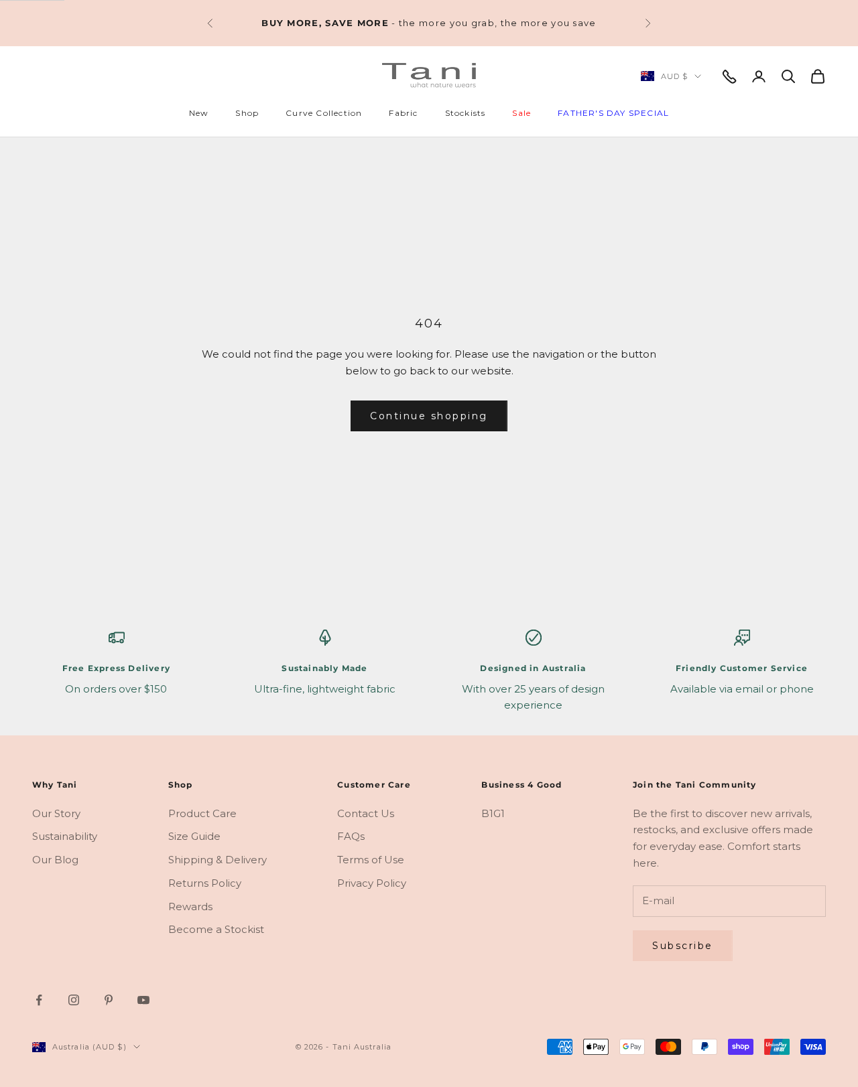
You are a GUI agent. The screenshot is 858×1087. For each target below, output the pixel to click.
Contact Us (365, 813)
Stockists (465, 113)
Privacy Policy (371, 883)
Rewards (190, 906)
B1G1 (493, 813)
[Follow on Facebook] (39, 1000)
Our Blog (55, 859)
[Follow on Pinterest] (108, 1000)
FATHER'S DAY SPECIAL (613, 113)
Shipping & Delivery (217, 859)
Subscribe (682, 946)
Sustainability (64, 836)
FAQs (351, 836)
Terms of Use (370, 859)
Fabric (403, 113)
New (199, 113)
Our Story (56, 813)
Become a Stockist (216, 929)
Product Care (202, 813)
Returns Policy (204, 883)
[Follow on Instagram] (73, 1000)
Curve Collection (324, 113)
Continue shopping (429, 416)
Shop (247, 113)
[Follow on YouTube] (143, 1000)
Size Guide (194, 836)
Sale (521, 113)
